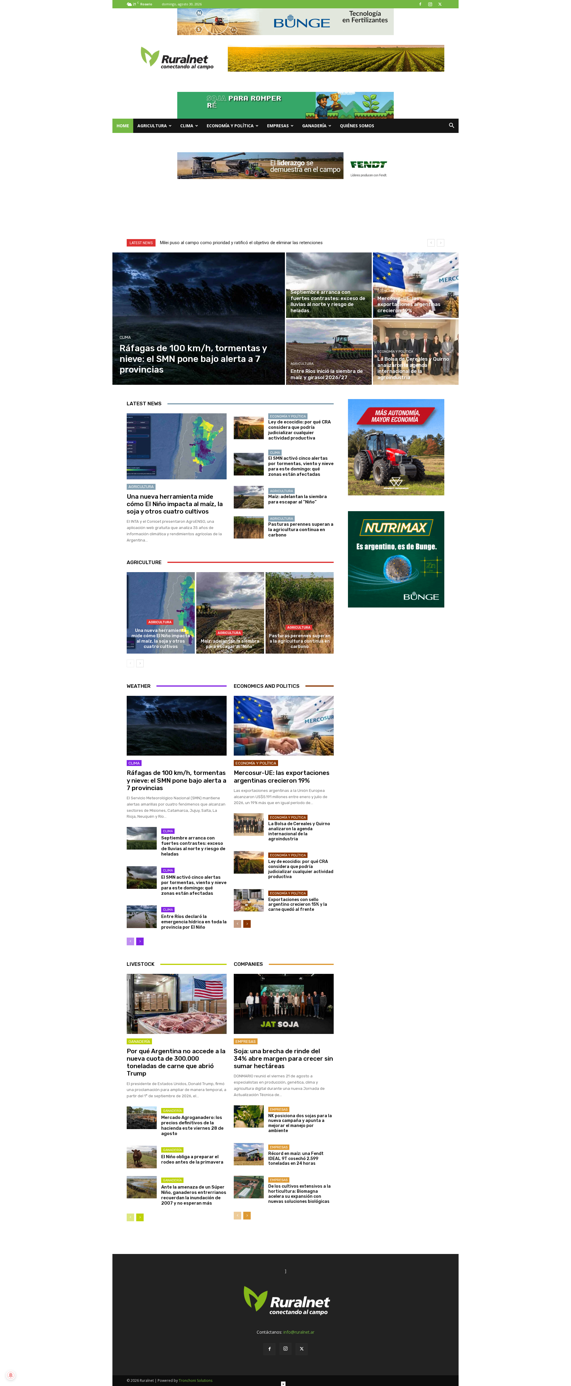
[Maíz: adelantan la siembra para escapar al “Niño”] (249, 497)
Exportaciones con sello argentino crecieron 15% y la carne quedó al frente (297, 904)
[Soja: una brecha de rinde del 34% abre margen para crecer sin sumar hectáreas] (284, 1004)
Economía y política (230, 125)
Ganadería (314, 125)
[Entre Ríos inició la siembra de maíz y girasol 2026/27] (329, 352)
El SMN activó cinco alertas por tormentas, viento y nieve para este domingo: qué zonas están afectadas (301, 466)
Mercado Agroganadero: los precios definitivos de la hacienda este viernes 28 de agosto (192, 1125)
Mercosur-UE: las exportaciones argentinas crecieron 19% (282, 776)
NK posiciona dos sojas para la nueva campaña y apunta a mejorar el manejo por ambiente (300, 1123)
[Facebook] (420, 4)
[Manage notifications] (10, 1375)
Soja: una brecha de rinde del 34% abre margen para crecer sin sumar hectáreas (283, 1058)
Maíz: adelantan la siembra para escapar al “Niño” (297, 499)
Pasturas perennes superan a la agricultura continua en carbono (300, 530)
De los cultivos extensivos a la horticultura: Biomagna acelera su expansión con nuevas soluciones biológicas (299, 1194)
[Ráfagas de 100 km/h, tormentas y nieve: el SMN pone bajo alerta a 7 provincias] (198, 318)
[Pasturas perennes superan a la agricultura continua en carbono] (249, 527)
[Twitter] (439, 4)
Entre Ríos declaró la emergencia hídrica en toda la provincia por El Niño (194, 922)
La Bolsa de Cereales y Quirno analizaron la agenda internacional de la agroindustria (299, 831)
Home (123, 125)
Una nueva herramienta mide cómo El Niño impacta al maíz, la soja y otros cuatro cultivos (175, 504)
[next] (440, 243)
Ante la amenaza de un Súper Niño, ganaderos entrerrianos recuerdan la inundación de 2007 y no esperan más (193, 1195)
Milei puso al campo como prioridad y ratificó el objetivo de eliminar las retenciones (241, 242)
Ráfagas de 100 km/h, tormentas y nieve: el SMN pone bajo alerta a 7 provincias (176, 780)
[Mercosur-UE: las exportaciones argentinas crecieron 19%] (416, 285)
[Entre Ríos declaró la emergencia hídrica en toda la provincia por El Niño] (142, 916)
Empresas (278, 125)
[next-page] (140, 663)
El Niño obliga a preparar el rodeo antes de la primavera (192, 1159)
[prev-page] (130, 663)
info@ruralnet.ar (298, 1332)
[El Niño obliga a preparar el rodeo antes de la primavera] (142, 1157)
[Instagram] (430, 4)
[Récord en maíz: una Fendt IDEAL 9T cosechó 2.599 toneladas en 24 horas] (249, 1154)
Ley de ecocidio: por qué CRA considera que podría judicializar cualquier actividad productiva (299, 430)
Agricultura (152, 125)
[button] (451, 126)
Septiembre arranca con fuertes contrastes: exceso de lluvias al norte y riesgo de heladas (193, 846)
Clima (186, 125)
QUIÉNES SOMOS (357, 125)
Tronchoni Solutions (195, 1380)
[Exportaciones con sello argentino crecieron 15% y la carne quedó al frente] (249, 900)
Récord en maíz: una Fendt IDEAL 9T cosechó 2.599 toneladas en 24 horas (296, 1158)
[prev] (431, 243)
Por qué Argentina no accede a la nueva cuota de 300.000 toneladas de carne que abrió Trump (176, 1062)
